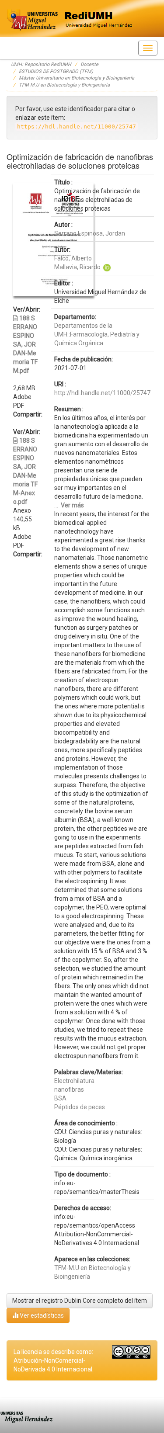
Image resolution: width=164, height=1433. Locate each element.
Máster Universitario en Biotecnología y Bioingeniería (76, 78)
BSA (60, 1098)
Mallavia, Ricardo (77, 267)
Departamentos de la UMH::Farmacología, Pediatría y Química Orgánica (97, 334)
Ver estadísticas (41, 1315)
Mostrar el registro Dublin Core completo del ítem (79, 1300)
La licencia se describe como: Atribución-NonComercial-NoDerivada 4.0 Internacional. (54, 1360)
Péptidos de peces (79, 1106)
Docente (89, 64)
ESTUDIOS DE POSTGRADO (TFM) (56, 71)
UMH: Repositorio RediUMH (41, 64)
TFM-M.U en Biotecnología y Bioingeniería (64, 85)
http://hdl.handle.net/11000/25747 (102, 392)
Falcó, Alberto (73, 258)
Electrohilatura (74, 1080)
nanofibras (69, 1089)
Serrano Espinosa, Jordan (89, 233)
